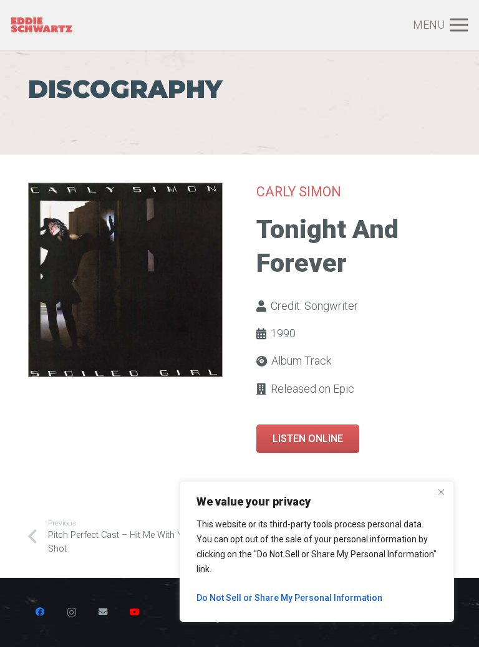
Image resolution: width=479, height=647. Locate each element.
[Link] (41, 25)
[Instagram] (71, 612)
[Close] (440, 491)
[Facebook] (40, 612)
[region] (317, 551)
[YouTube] (134, 612)
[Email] (103, 612)
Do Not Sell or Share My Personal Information (289, 598)
